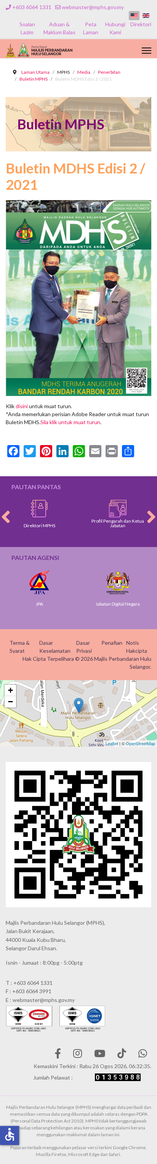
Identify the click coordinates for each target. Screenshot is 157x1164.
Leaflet (112, 743)
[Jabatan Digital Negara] (117, 582)
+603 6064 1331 (31, 7)
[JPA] (39, 582)
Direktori (140, 24)
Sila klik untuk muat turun (70, 422)
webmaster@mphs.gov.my (93, 7)
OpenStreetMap (140, 743)
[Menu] (146, 50)
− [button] (10, 701)
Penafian (111, 642)
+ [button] (10, 690)
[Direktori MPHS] (39, 508)
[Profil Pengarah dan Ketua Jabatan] (117, 508)
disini (22, 406)
